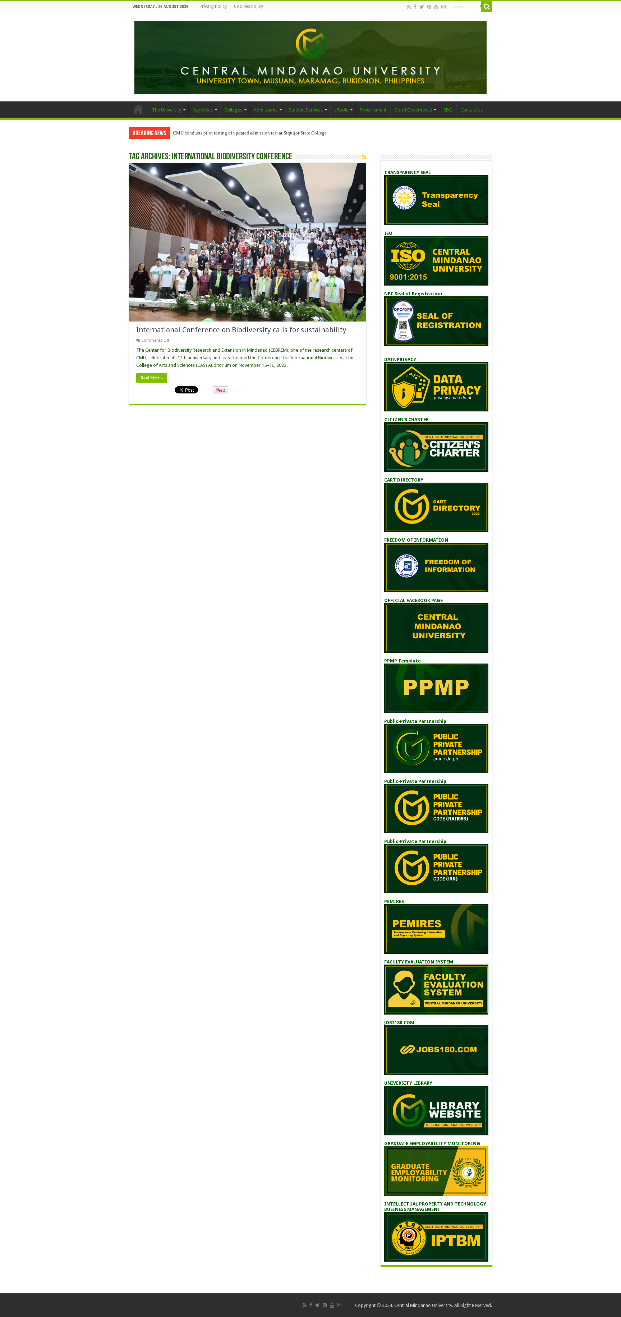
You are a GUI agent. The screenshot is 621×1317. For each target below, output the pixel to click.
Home (138, 109)
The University (166, 110)
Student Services (306, 110)
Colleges (233, 110)
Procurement (373, 110)
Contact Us (471, 110)
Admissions (265, 110)
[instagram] (443, 7)
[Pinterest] (429, 7)
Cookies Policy (248, 6)
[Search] (486, 6)
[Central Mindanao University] (310, 56)
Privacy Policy (213, 6)
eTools (341, 110)
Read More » (152, 377)
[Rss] (408, 7)
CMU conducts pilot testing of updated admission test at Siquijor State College (250, 133)
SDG (447, 110)
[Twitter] (422, 7)
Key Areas (203, 110)
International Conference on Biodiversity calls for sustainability (241, 329)
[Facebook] (415, 7)
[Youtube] (436, 7)
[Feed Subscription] (364, 157)
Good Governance (413, 110)
